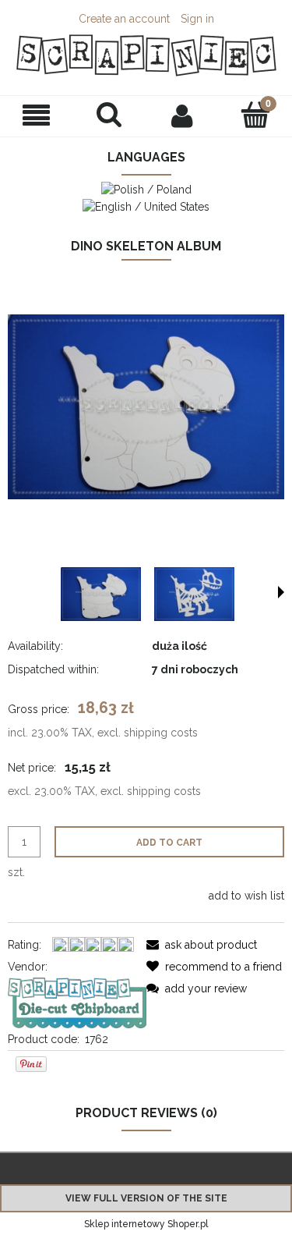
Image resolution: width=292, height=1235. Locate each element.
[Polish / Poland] (146, 189)
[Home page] (146, 55)
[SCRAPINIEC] (77, 1001)
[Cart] (255, 114)
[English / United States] (146, 205)
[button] (36, 116)
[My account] (183, 115)
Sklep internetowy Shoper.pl (146, 1224)
